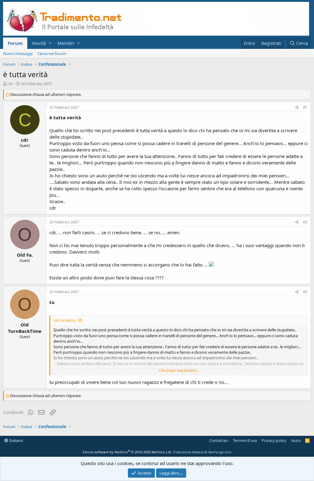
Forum (15, 43)
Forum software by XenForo (127, 452)
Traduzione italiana (188, 452)
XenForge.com (219, 452)
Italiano (15, 440)
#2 (305, 222)
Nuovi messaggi (18, 53)
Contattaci (218, 440)
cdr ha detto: (65, 320)
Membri (65, 43)
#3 (305, 291)
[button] (50, 43)
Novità (39, 43)
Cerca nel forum (51, 53)
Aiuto (296, 440)
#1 (305, 107)
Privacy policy (274, 440)
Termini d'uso (245, 440)
